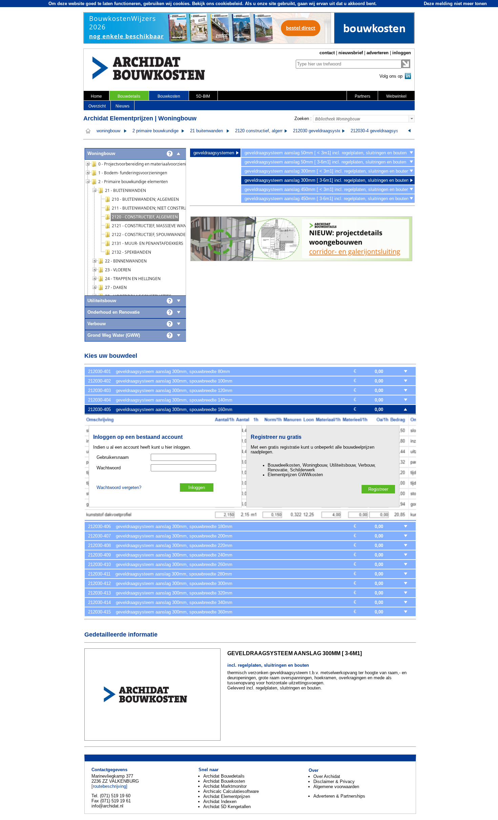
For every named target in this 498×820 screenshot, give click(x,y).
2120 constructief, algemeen (263, 131)
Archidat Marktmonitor (225, 786)
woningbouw (108, 131)
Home (96, 96)
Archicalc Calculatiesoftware (231, 791)
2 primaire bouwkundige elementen (166, 131)
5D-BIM (203, 96)
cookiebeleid (228, 3)
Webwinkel (396, 96)
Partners (362, 96)
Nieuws (122, 106)
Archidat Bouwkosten (224, 781)
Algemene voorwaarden (336, 786)
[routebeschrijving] (109, 786)
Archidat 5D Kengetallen (227, 806)
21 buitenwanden (206, 131)
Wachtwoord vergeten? (119, 487)
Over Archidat (326, 776)
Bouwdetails (129, 96)
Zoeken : (303, 118)
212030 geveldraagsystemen (321, 131)
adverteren (378, 52)
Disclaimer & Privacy (334, 781)
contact (327, 52)
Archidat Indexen (219, 801)
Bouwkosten (169, 96)
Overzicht (97, 106)
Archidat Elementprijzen (226, 796)
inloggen (401, 52)
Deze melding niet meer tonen (455, 3)
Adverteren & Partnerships (339, 796)
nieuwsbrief (350, 52)
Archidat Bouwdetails (224, 776)
